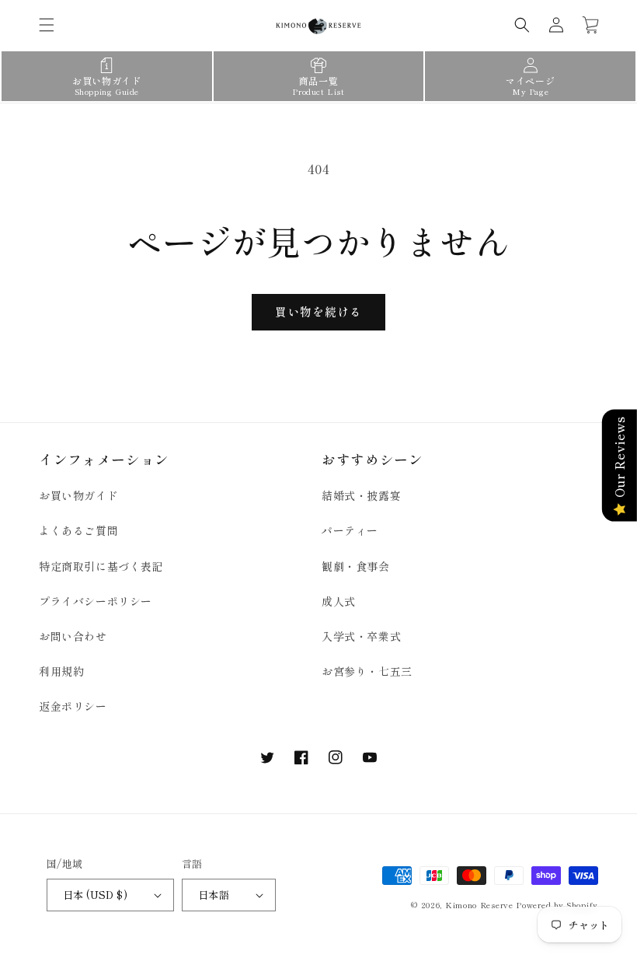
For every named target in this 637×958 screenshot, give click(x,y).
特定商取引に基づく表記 (101, 566)
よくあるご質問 (78, 530)
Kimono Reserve (479, 905)
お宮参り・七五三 (367, 671)
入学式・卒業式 (361, 636)
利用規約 (61, 671)
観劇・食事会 (356, 566)
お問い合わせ (73, 636)
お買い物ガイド (78, 495)
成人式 (339, 601)
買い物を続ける (318, 311)
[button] (47, 25)
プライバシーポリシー (95, 601)
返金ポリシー (73, 706)
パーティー (350, 530)
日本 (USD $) (95, 894)
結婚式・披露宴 (361, 495)
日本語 (213, 894)
